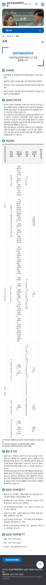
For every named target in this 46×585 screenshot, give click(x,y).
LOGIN (28, 4)
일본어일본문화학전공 (15, 4)
